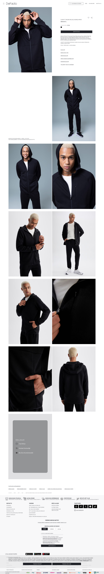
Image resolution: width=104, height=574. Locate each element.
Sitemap (8, 516)
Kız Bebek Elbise (55, 569)
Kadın (44, 528)
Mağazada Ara (64, 52)
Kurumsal (8, 505)
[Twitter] (86, 506)
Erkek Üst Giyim (33, 488)
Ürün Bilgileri (64, 55)
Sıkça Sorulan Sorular (34, 505)
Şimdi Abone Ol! (52, 545)
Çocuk (59, 529)
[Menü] (4, 3)
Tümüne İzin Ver (66, 564)
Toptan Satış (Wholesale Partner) (14, 512)
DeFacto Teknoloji (10, 514)
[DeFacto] (11, 3)
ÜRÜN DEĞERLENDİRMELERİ (67, 58)
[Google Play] (37, 554)
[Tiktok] (95, 506)
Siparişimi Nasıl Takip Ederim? (37, 507)
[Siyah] (61, 27)
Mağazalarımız (55, 505)
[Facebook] (81, 506)
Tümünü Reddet (37, 564)
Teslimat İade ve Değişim (67, 64)
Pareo (38, 569)
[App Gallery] (46, 554)
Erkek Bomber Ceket (21, 488)
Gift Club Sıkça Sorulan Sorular (37, 511)
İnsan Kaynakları (10, 509)
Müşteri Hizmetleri (56, 509)
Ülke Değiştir (79, 510)
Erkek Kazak (11, 488)
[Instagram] (90, 506)
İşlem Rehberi (32, 512)
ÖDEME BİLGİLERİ (65, 61)
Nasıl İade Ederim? (34, 509)
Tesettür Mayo (10, 569)
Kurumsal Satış (10, 511)
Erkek (52, 529)
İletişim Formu (55, 507)
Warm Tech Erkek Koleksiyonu (55, 488)
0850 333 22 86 (55, 510)
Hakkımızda (9, 507)
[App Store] (29, 554)
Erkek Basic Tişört (69, 488)
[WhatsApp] (76, 506)
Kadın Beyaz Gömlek (87, 569)
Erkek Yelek (42, 488)
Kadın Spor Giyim (71, 569)
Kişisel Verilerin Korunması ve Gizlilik (38, 516)
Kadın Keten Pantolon (27, 569)
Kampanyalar (32, 514)
